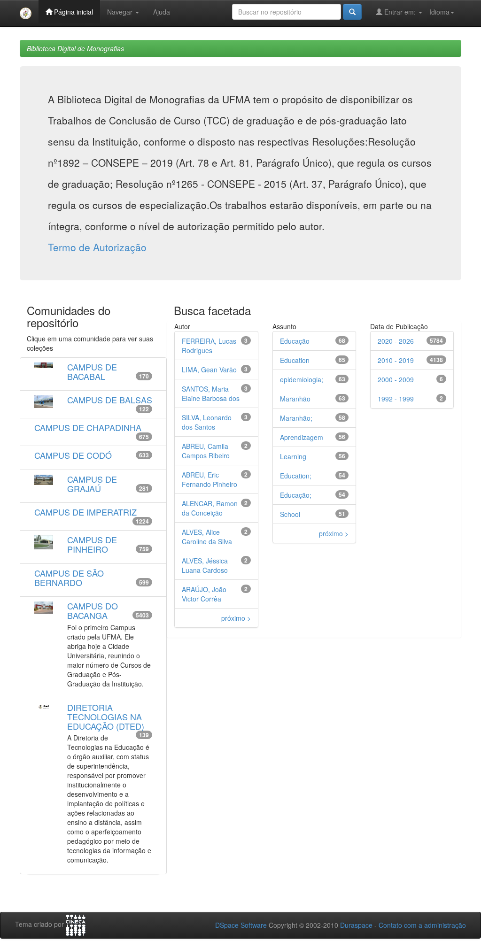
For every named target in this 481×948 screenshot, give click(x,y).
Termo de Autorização (97, 247)
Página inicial (72, 11)
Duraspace (356, 925)
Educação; (295, 495)
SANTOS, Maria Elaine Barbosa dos (211, 393)
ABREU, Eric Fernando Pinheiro (209, 479)
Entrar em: (400, 11)
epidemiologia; (301, 379)
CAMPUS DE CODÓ (73, 455)
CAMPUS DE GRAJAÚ (92, 483)
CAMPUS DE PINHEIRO (92, 544)
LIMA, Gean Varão (209, 369)
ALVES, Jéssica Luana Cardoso (205, 565)
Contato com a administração (422, 925)
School (290, 514)
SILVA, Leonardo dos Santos (207, 422)
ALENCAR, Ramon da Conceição (210, 508)
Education (295, 360)
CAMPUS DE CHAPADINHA (87, 427)
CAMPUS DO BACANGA (92, 610)
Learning (293, 456)
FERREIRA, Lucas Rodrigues (209, 345)
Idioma (439, 11)
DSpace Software (241, 925)
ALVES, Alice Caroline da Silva (207, 536)
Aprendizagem (301, 437)
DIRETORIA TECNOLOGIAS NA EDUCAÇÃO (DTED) (105, 716)
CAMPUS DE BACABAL (92, 371)
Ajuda (161, 11)
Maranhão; (296, 418)
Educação (295, 341)
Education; (295, 475)
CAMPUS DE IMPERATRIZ (85, 512)
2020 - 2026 (396, 341)
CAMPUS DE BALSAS (109, 399)
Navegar (120, 11)
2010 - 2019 (396, 360)
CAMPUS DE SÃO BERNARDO (69, 577)
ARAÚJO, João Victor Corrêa (204, 594)
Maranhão (295, 398)
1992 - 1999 (396, 398)
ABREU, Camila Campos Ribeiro (206, 450)
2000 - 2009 (396, 379)
